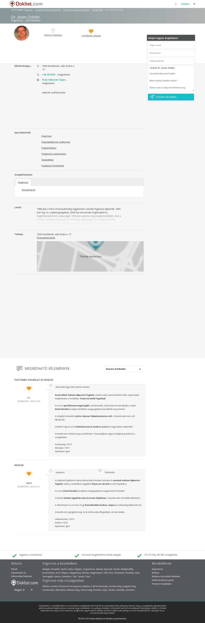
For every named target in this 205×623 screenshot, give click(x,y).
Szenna (57, 576)
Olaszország (86, 590)
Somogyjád (47, 576)
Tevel (87, 576)
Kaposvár (108, 569)
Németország (73, 590)
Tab (74, 576)
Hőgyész (78, 569)
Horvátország (115, 586)
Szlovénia (130, 590)
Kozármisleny (48, 572)
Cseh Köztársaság (99, 586)
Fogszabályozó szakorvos (55, 141)
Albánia (45, 586)
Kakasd (99, 569)
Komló (117, 569)
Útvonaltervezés (46, 237)
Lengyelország (128, 586)
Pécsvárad (119, 572)
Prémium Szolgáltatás (161, 583)
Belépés (155, 572)
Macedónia (61, 590)
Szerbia (111, 590)
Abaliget (46, 569)
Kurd (58, 572)
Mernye (85, 572)
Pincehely (129, 572)
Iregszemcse (89, 569)
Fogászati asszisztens (53, 153)
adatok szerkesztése (53, 92)
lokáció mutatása (53, 35)
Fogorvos (46, 136)
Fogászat (23, 182)
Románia (97, 590)
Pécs (111, 572)
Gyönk (63, 569)
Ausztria (54, 586)
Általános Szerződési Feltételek (166, 576)
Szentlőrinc (66, 576)
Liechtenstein (48, 590)
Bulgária (86, 586)
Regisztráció (157, 569)
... (24, 20)
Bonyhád (55, 569)
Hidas (70, 569)
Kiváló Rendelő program (163, 580)
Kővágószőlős (127, 569)
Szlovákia (120, 590)
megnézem (56, 74)
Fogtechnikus (48, 147)
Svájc (104, 590)
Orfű (105, 572)
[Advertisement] (80, 52)
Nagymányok (96, 572)
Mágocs (65, 572)
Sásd (137, 572)
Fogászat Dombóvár (52, 165)
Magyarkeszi (75, 572)
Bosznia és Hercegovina (70, 586)
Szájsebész (47, 159)
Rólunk (14, 569)
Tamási (81, 576)
